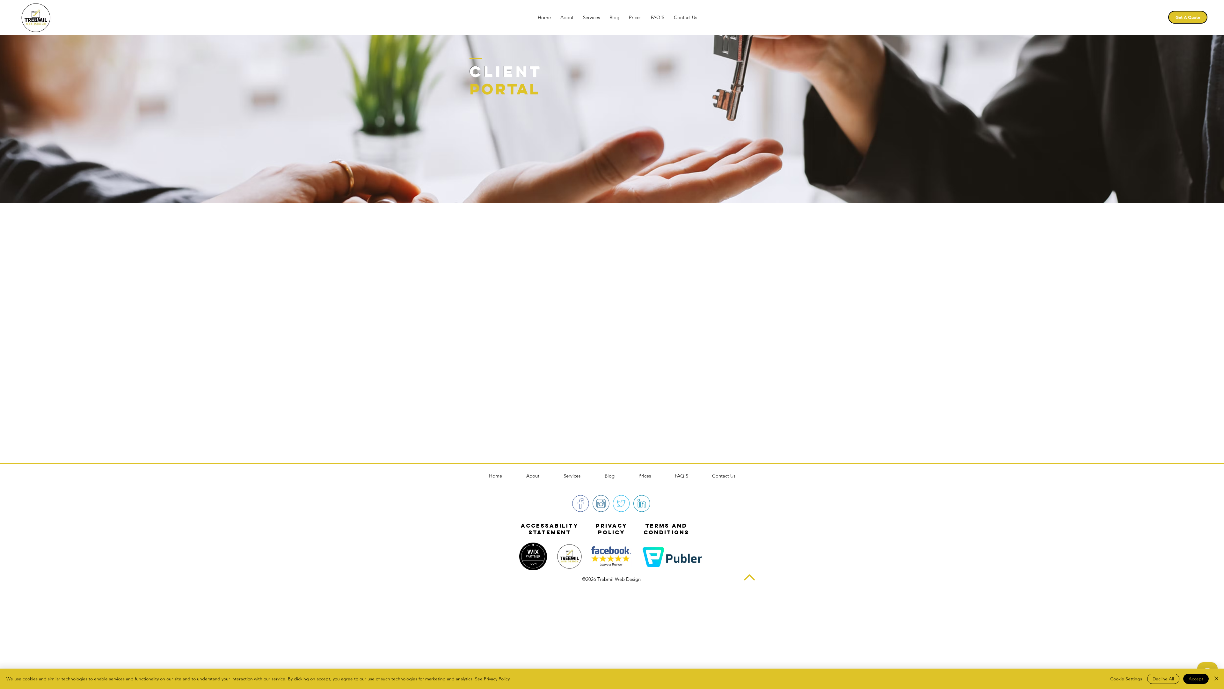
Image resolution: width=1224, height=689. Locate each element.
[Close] (1216, 679)
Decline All (1163, 679)
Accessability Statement (550, 529)
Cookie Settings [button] (1126, 679)
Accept (1196, 679)
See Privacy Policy (492, 679)
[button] (591, 18)
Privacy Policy (611, 529)
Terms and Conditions (666, 529)
